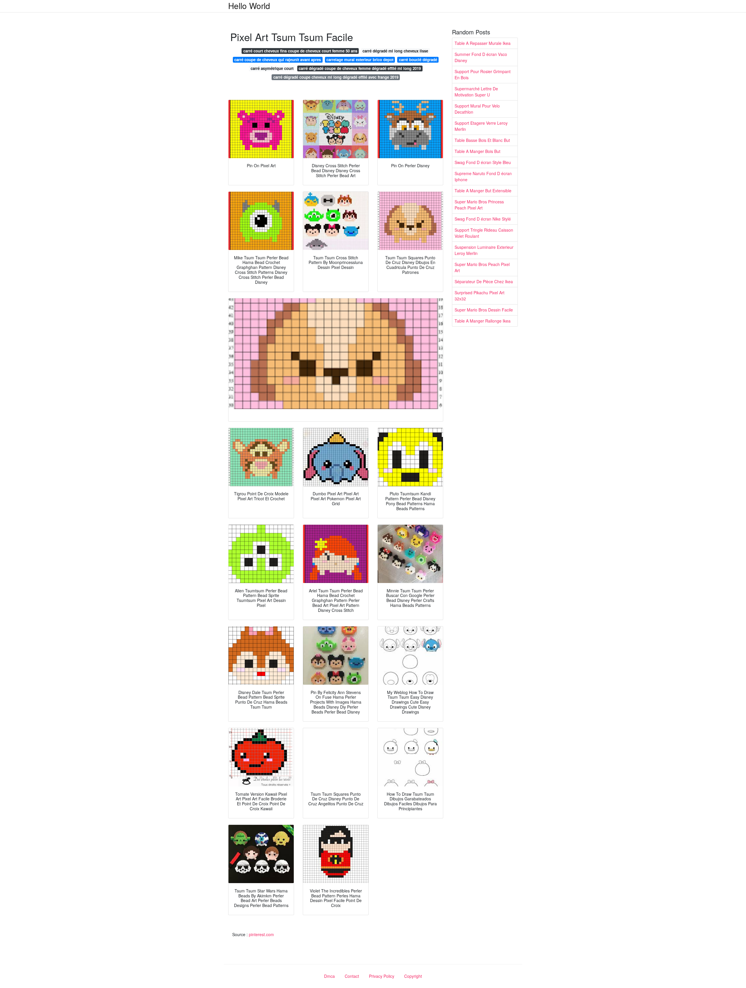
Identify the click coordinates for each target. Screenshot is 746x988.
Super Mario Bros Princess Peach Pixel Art (479, 205)
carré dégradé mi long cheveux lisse (395, 51)
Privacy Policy (381, 976)
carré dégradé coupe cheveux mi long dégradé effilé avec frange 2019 (335, 77)
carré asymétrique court (272, 68)
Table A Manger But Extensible (483, 190)
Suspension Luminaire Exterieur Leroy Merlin (484, 250)
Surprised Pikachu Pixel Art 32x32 (479, 296)
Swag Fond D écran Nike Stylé (483, 219)
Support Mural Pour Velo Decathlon (477, 109)
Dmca (329, 976)
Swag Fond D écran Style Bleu (483, 162)
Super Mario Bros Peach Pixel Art (482, 267)
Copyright (413, 976)
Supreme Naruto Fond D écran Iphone (483, 176)
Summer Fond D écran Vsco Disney (481, 57)
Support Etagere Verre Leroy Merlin (481, 126)
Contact (352, 976)
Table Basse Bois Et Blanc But (482, 140)
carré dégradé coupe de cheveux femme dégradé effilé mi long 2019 (360, 68)
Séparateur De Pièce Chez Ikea (484, 281)
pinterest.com (261, 934)
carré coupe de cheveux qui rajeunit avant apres (277, 59)
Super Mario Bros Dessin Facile (484, 310)
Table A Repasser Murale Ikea (483, 43)
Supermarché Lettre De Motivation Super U (476, 92)
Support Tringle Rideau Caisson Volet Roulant (484, 233)
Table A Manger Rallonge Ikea (483, 321)
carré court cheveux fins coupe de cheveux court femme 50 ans (300, 51)
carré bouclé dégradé (418, 59)
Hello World (249, 5)
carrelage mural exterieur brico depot (359, 59)
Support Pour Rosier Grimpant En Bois (483, 74)
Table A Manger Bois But (477, 151)
